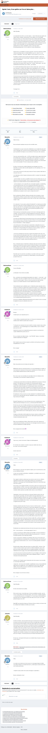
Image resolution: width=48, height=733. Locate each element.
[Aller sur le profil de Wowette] (3, 13)
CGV (22, 727)
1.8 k (8, 39)
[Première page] (3, 24)
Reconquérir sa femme (31, 112)
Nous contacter (24, 729)
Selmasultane (7, 28)
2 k (7, 624)
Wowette (9, 12)
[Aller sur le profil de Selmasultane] (7, 33)
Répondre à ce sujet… (13, 696)
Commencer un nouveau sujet (25, 18)
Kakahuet (7, 309)
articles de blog (22, 122)
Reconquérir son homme (18, 114)
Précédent (6, 23)
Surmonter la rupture (30, 114)
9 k (7, 320)
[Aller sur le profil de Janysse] (7, 618)
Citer (17, 92)
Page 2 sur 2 (17, 23)
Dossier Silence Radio (17, 108)
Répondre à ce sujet (40, 18)
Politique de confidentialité (6, 727)
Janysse (7, 613)
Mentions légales (16, 727)
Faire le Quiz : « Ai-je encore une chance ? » (30, 120)
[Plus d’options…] (45, 28)
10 (7, 147)
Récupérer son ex (17, 14)
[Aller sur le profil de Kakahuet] (7, 314)
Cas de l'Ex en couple (30, 110)
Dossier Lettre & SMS (30, 108)
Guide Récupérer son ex (18, 110)
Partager (34, 13)
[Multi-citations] (14, 93)
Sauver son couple (17, 112)
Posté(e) (18, 28)
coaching (34, 122)
